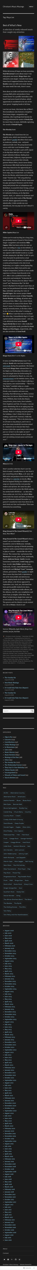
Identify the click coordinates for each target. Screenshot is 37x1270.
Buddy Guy (23, 808)
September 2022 (10, 1050)
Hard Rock (26, 842)
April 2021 (8, 1093)
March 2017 (9, 1217)
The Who (22, 907)
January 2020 (9, 1131)
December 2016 (10, 1225)
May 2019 (8, 1151)
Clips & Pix (8, 737)
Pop (25, 655)
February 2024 (10, 1007)
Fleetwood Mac (9, 835)
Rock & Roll (8, 884)
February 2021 (10, 1098)
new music (6, 366)
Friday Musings (10, 745)
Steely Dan (22, 659)
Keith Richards (9, 857)
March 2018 (9, 1187)
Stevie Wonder (13, 661)
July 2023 (8, 1024)
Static (16, 659)
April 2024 (8, 1002)
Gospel (6, 842)
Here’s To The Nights (21, 646)
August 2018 (9, 1174)
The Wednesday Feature (13, 765)
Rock (25, 657)
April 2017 (8, 1215)
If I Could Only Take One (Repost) (16, 688)
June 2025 (8, 966)
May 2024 (8, 999)
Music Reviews (8, 638)
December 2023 (10, 1012)
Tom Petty (7, 911)
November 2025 (10, 953)
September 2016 (10, 1232)
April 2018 (8, 1184)
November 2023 (10, 1014)
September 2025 (10, 958)
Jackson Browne (19, 846)
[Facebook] (8, 1259)
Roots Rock (18, 884)
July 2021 (8, 1085)
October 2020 (9, 1108)
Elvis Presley (8, 831)
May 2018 (8, 1182)
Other (7, 760)
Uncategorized (10, 772)
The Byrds (17, 903)
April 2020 (8, 1123)
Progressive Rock (10, 876)
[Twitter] (4, 1259)
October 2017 (9, 1199)
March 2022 (9, 1065)
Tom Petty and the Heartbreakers (16, 915)
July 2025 (8, 963)
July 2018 (8, 1177)
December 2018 (10, 1164)
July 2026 (8, 933)
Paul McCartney (19, 655)
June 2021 (8, 1088)
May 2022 (8, 1060)
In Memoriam (9, 747)
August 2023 (9, 1022)
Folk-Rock (25, 835)
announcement (8, 378)
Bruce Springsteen (10, 808)
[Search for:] (16, 711)
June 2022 (8, 1057)
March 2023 (9, 1034)
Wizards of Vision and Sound (15, 775)
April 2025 (8, 971)
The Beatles (8, 903)
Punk (5, 880)
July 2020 (8, 1116)
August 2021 (9, 1083)
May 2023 (8, 1029)
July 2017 (8, 1207)
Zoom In (13, 663)
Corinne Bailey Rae (15, 642)
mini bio (16, 479)
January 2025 (9, 979)
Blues (19, 800)
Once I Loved (10, 655)
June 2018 (8, 1179)
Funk (5, 838)
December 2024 (10, 981)
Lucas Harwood (7, 651)
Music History (10, 752)
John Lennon (19, 850)
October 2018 (9, 1169)
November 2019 (10, 1136)
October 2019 (9, 1139)
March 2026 (9, 943)
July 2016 (8, 1237)
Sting (19, 661)
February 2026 (10, 946)
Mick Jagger (18, 861)
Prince (29, 655)
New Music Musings (12, 683)
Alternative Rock (10, 797)
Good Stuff (11, 646)
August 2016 (9, 1235)
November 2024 (10, 984)
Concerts (8, 739)
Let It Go (30, 649)
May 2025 (8, 969)
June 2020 (8, 1118)
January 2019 (9, 1161)
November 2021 (10, 1075)
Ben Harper (11, 640)
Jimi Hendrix (8, 850)
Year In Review (10, 778)
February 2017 (10, 1220)
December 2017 (10, 1194)
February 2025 (10, 976)
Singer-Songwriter (10, 888)
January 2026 (9, 948)
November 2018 (10, 1166)
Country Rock (9, 816)
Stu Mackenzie (26, 661)
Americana (21, 797)
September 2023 (10, 1019)
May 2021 (8, 1090)
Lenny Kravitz (24, 649)
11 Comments (21, 663)
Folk (18, 835)
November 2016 (10, 1227)
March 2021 (9, 1095)
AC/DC (6, 793)
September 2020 (10, 1111)
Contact (6, 1253)
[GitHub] (15, 1259)
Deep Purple (19, 823)
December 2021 (10, 1073)
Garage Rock (13, 838)
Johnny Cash (23, 854)
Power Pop (16, 873)
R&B (32, 655)
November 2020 (10, 1106)
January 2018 (9, 1192)
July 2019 (8, 1146)
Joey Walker (23, 647)
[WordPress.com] (19, 1259)
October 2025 (9, 956)
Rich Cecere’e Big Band (10, 657)
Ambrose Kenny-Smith (21, 638)
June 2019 (8, 1149)
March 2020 (9, 1126)
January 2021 (9, 1100)
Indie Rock (30, 646)
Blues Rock (27, 800)
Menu (31, 6)
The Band (28, 899)
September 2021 (10, 1080)
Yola (9, 663)
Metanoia (5, 653)
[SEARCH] (32, 711)
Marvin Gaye (8, 861)
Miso (4, 655)
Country (28, 812)
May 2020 (8, 1121)
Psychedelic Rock (24, 876)
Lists (6, 750)
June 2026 (8, 936)
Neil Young (29, 861)
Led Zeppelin (21, 857)
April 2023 (8, 1032)
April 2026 (8, 941)
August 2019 (9, 1144)
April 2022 (8, 1062)
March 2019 (9, 1156)
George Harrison (26, 838)
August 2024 (9, 991)
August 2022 (9, 1052)
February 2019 (10, 1159)
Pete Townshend (10, 869)
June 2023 (8, 1027)
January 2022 (9, 1070)
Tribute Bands (10, 770)
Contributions (10, 742)
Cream (18, 816)
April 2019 (8, 1154)
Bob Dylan (7, 804)
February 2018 (10, 1189)
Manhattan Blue (17, 651)
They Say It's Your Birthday (14, 767)
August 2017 (9, 1204)
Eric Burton (18, 644)
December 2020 (10, 1103)
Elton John (26, 827)
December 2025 (10, 951)
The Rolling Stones (10, 907)
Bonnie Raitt (17, 804)
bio (19, 248)
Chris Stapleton (28, 640)
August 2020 (9, 1113)
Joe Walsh (17, 647)
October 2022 (9, 1047)
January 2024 (9, 1009)
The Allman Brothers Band (13, 899)
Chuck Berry (18, 812)
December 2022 (10, 1042)
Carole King (8, 812)
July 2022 (8, 1055)
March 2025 (9, 974)
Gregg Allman (15, 842)
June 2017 (8, 1210)
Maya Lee (25, 651)
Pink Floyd (21, 869)
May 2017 (8, 1212)
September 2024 (10, 989)
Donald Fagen (9, 827)
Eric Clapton (18, 831)
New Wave (7, 865)
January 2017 (9, 1222)
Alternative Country (17, 793)
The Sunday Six (10, 677)
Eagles (18, 827)
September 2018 (10, 1172)
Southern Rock (9, 892)
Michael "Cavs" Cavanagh (16, 653)
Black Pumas (19, 640)
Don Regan (11, 644)
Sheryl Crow (10, 659)
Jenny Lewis (9, 647)
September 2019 (10, 1141)
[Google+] (12, 1259)
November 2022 (10, 1045)
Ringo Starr (20, 657)
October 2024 (9, 986)
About (5, 1249)
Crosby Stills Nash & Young (13, 819)
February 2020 (10, 1128)
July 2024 (8, 994)
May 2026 (8, 938)
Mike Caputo (28, 653)
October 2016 (9, 1230)
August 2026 (9, 930)
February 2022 (10, 1067)
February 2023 (10, 1037)
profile (14, 140)
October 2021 (9, 1078)
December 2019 (10, 1133)
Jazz (4, 647)
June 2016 (8, 1240)
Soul (20, 888)
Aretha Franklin (9, 800)
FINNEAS (24, 644)
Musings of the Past (12, 757)
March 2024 (9, 1004)
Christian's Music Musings (13, 7)
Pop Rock (7, 873)
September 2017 (10, 1202)
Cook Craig (6, 642)
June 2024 (8, 996)
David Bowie (8, 823)
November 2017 (10, 1197)
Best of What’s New (12, 25)
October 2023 (9, 1017)
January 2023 (9, 1040)
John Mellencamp (10, 854)
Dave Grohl (24, 642)
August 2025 (9, 961)
